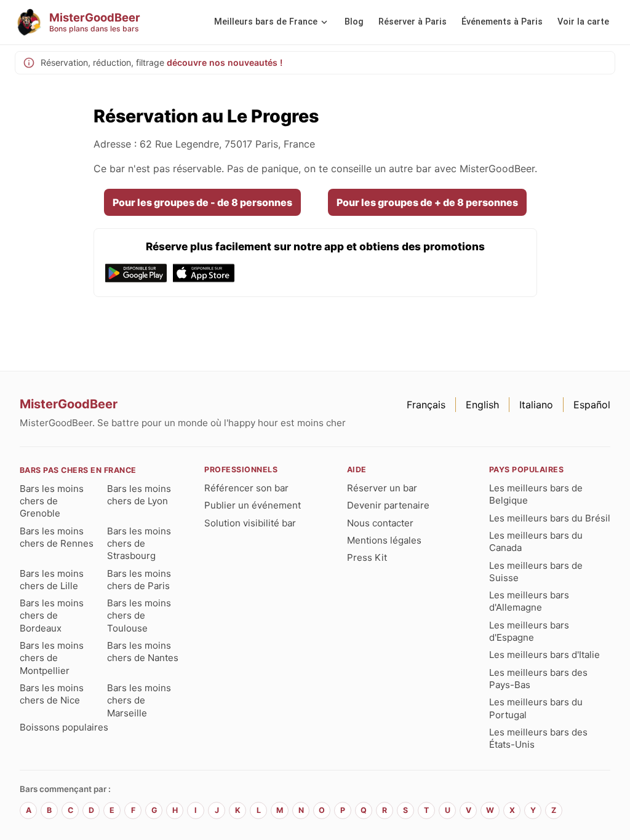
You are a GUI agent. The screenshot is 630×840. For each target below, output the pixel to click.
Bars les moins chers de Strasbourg (139, 543)
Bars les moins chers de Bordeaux (52, 615)
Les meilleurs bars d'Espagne (529, 631)
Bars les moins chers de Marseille (139, 700)
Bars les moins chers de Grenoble (52, 501)
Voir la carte (583, 22)
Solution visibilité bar (250, 523)
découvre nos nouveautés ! (224, 62)
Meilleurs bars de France (265, 22)
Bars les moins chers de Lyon (139, 495)
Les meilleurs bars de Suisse (536, 572)
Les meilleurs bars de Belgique (536, 494)
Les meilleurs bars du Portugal (536, 708)
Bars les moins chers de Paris (139, 580)
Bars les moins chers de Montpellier (52, 658)
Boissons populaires (64, 727)
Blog (354, 22)
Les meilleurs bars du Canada (536, 541)
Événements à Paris (502, 22)
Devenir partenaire (388, 505)
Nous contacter (380, 523)
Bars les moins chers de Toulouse (139, 615)
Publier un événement (252, 505)
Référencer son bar (246, 488)
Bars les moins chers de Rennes (57, 537)
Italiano (536, 404)
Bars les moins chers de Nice (52, 694)
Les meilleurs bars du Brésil (549, 518)
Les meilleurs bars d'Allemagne (529, 601)
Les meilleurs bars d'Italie (544, 654)
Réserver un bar (382, 488)
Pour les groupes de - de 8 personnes (202, 202)
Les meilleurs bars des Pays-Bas (538, 679)
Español (591, 404)
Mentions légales (384, 540)
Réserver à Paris (412, 22)
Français (426, 404)
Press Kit (367, 557)
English (482, 404)
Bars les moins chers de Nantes (142, 652)
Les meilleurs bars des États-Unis (538, 738)
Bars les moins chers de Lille (52, 580)
